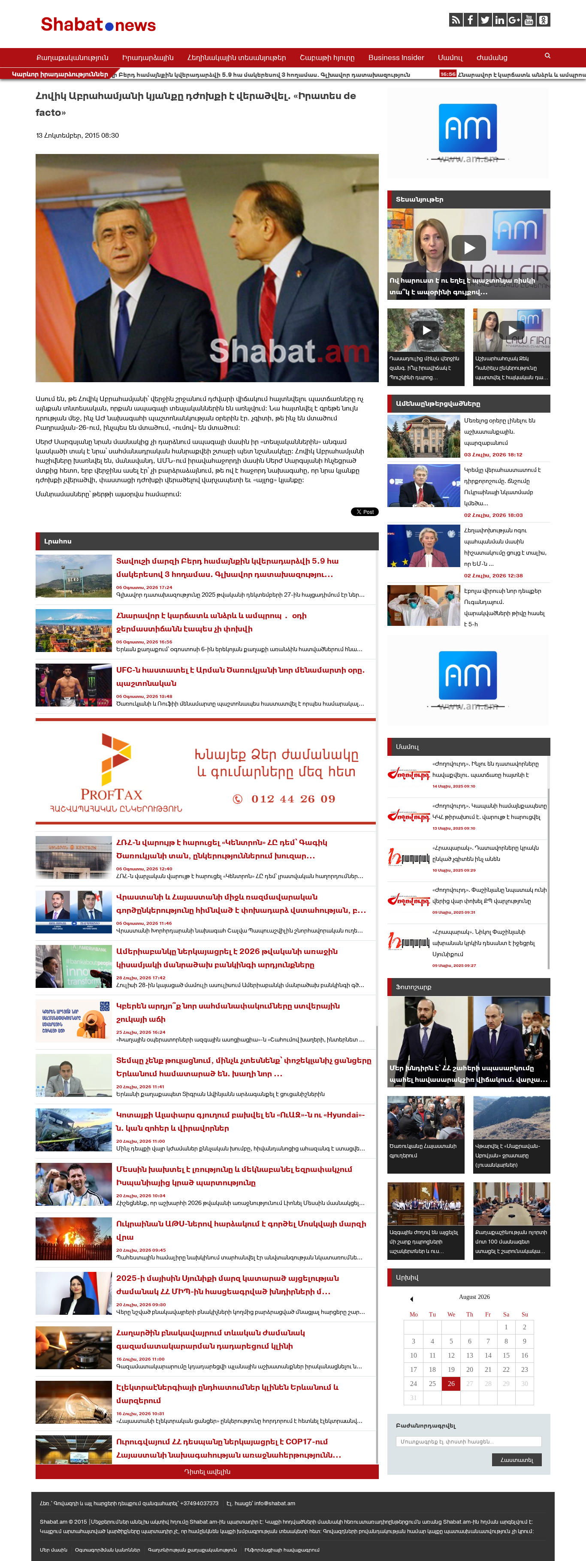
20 (469, 1369)
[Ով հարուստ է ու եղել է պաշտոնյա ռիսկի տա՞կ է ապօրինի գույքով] (468, 254)
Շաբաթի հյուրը (327, 57)
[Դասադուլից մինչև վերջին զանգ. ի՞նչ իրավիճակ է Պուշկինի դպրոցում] (426, 330)
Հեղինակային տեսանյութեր (236, 57)
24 (413, 1383)
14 (488, 1355)
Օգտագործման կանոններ (107, 1549)
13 (469, 1355)
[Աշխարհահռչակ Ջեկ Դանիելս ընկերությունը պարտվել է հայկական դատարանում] (511, 330)
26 (451, 1383)
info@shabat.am (274, 1503)
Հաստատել (517, 1459)
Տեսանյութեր (420, 199)
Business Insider (396, 57)
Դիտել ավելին (207, 1471)
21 (488, 1369)
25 (432, 1383)
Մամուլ (450, 57)
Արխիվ (407, 1277)
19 (451, 1369)
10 (413, 1355)
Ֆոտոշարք (414, 986)
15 (506, 1355)
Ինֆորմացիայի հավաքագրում (282, 1549)
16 (524, 1355)
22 (506, 1369)
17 (413, 1369)
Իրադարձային (148, 57)
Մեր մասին (53, 1549)
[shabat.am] (100, 32)
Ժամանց (492, 57)
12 (451, 1355)
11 (432, 1355)
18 (432, 1369)
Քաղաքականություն (72, 57)
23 (524, 1369)
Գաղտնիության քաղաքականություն (192, 1549)
